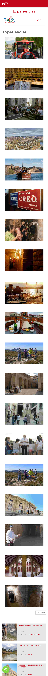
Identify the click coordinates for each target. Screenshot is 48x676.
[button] (5, 669)
